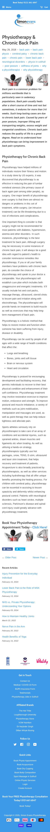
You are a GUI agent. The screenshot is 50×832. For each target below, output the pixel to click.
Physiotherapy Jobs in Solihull (25, 697)
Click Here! (39, 527)
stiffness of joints (30, 66)
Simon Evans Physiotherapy (33, 815)
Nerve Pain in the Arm (13, 626)
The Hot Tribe (25, 711)
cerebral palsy (19, 53)
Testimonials (25, 693)
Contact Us (25, 681)
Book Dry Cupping (25, 768)
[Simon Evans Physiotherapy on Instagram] (28, 745)
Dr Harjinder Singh (25, 726)
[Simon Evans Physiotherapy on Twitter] (15, 745)
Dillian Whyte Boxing (25, 730)
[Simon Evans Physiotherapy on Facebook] (21, 745)
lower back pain (34, 57)
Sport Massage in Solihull (25, 776)
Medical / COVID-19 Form (25, 685)
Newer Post (39, 557)
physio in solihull (37, 62)
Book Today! (25, 806)
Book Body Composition (25, 772)
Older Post (10, 557)
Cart (46, 7)
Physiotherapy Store (25, 719)
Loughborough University (25, 715)
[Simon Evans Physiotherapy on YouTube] (35, 745)
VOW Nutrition (25, 722)
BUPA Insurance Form (25, 689)
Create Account (25, 788)
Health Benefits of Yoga (14, 636)
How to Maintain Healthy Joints (18, 616)
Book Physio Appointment (25, 760)
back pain (24, 49)
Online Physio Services (25, 780)
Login (25, 784)
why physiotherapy (33, 69)
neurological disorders (13, 62)
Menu (8, 7)
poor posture (11, 66)
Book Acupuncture (25, 764)
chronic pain (16, 57)
